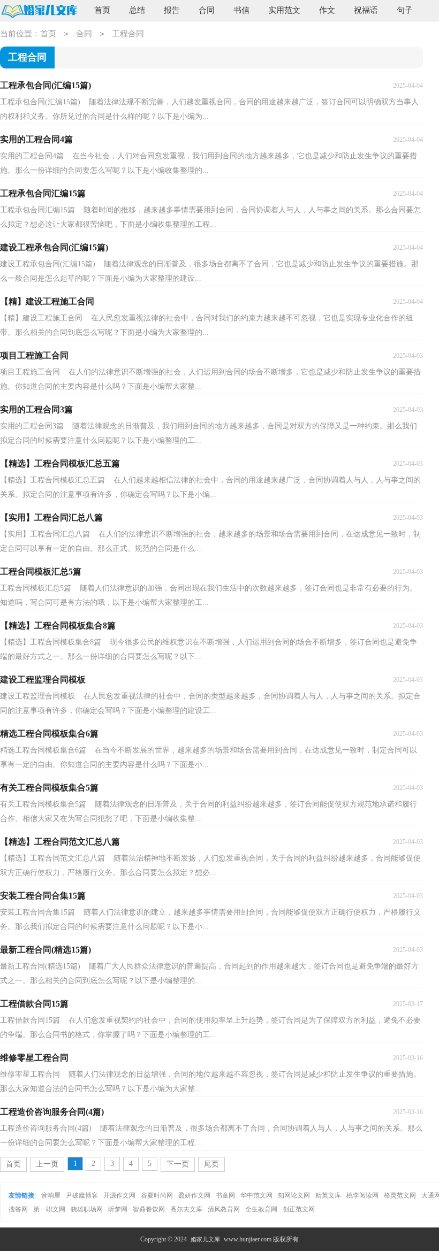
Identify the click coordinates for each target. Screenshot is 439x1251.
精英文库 (328, 1195)
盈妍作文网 (194, 1195)
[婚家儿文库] (39, 11)
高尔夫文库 (186, 1209)
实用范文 (284, 10)
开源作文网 (119, 1195)
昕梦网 (117, 1209)
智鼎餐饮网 (149, 1209)
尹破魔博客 (82, 1195)
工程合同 (128, 33)
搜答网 (18, 1209)
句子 (405, 10)
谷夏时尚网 (157, 1195)
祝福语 (366, 10)
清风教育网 (224, 1209)
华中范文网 (256, 1195)
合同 (207, 10)
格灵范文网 (400, 1195)
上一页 (47, 1164)
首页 (102, 10)
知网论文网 (294, 1195)
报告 (172, 10)
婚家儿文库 (205, 1239)
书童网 (225, 1195)
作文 (327, 10)
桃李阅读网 (362, 1195)
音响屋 (50, 1195)
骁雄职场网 (87, 1209)
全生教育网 (261, 1209)
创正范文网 (299, 1209)
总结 (137, 10)
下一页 (177, 1164)
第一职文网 (49, 1209)
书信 (241, 10)
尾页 (211, 1164)
